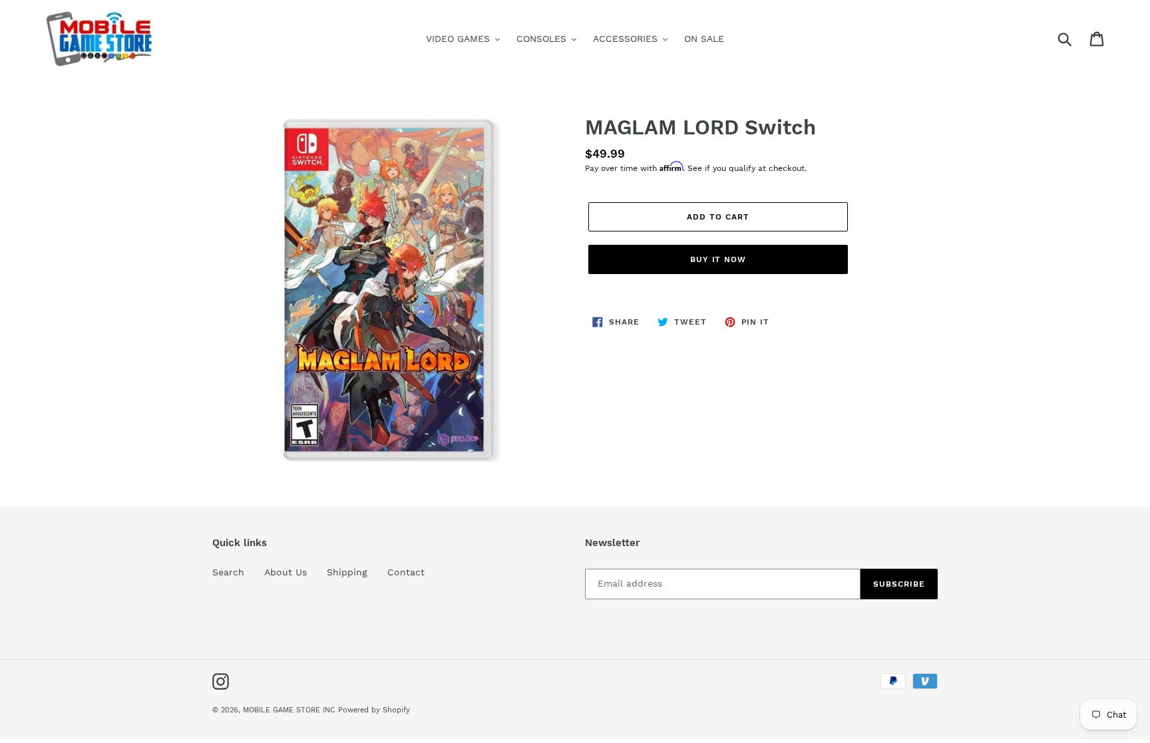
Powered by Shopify (374, 710)
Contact (406, 572)
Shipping (347, 572)
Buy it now (718, 259)
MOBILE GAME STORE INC (290, 710)
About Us (285, 572)
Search (228, 572)
